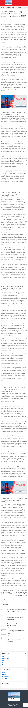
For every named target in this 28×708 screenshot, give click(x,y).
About (3, 656)
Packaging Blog (10, 7)
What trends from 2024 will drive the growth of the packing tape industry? (16, 638)
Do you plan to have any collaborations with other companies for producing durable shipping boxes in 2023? (21, 594)
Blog (3, 660)
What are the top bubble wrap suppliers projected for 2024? (16, 624)
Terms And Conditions (7, 664)
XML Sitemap (5, 678)
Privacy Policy (5, 662)
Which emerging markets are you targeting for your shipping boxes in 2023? (7, 592)
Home (2, 7)
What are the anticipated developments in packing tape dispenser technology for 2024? (16, 632)
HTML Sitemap (5, 676)
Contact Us (4, 672)
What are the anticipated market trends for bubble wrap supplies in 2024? (16, 610)
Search (20, 3)
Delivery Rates (5, 658)
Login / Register (5, 686)
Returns (4, 674)
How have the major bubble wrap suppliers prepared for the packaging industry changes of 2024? (16, 617)
